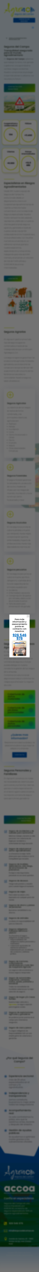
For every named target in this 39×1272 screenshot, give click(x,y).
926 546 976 (19, 637)
